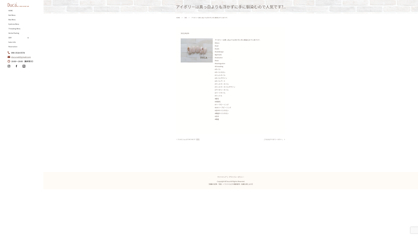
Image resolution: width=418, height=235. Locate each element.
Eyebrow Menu (13, 24)
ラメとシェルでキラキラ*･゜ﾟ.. (189, 139)
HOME (10, 10)
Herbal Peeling (13, 33)
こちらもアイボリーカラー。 (274, 139)
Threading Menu (14, 29)
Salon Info (12, 42)
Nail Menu (11, 15)
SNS (186, 17)
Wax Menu (12, 19)
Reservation (12, 46)
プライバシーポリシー (236, 177)
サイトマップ (222, 177)
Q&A (10, 37)
